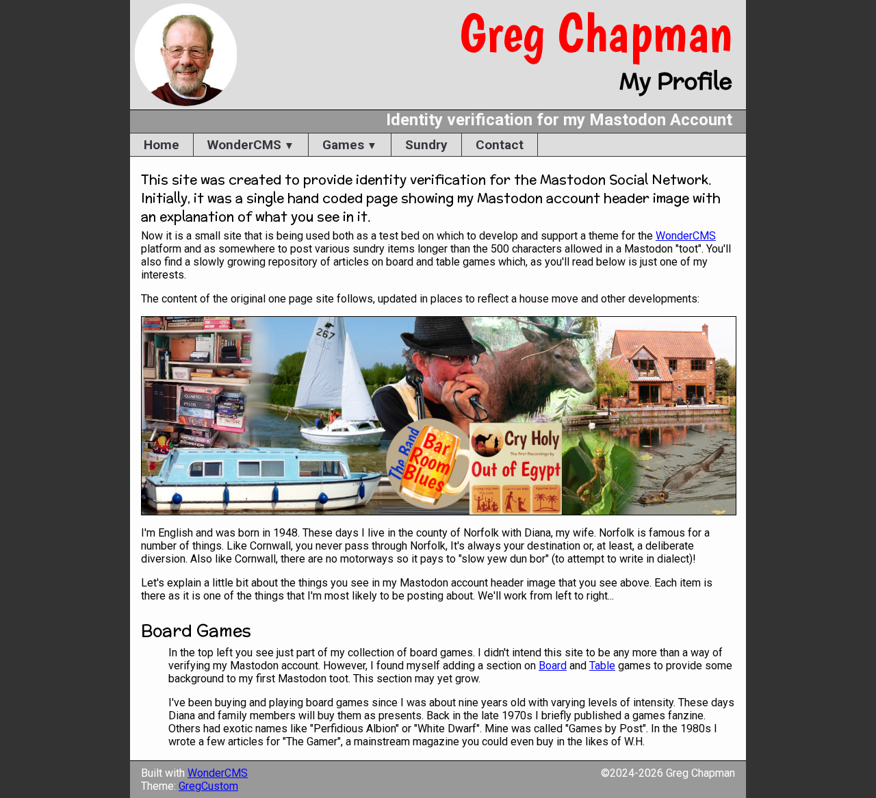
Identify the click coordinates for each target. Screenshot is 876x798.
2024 (622, 773)
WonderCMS (244, 145)
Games (343, 145)
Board (553, 665)
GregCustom (208, 786)
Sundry (426, 145)
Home (161, 145)
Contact (500, 145)
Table (602, 665)
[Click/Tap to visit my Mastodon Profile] (438, 415)
